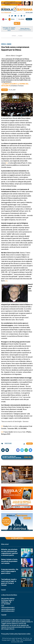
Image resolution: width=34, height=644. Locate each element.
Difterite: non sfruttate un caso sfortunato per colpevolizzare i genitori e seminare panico (9, 552)
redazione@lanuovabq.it (8, 607)
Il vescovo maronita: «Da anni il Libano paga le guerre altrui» (9, 571)
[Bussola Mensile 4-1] (17, 474)
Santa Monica (24, 28)
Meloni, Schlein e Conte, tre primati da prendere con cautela (9, 561)
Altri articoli (17, 538)
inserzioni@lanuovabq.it (7, 611)
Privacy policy (5, 634)
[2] (6, 281)
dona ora (29, 19)
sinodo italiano (8, 443)
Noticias (13, 19)
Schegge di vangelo (9, 28)
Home (14, 35)
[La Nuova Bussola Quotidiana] (17, 10)
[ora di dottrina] (17, 522)
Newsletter (21, 19)
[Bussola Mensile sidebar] (17, 498)
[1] (7, 163)
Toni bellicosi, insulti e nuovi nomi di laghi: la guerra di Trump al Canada (9, 582)
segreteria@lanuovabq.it (8, 609)
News (6, 19)
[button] (17, 23)
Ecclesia (20, 35)
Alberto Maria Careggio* (14, 56)
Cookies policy (14, 634)
